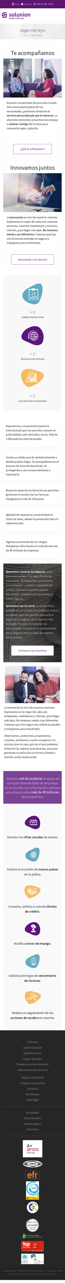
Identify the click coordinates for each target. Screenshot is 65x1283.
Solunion (32, 1042)
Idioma (28, 4)
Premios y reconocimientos (32, 1064)
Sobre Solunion (32, 1047)
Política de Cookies (30, 1273)
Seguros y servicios (32, 1077)
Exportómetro (32, 1118)
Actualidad (32, 1112)
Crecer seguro (32, 1123)
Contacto (32, 1088)
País (17, 4)
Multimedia (33, 1094)
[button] (61, 16)
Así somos (32, 1129)
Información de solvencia (33, 1070)
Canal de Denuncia (48, 1273)
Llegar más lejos (32, 1058)
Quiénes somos (33, 1053)
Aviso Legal (50, 1270)
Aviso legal (32, 1100)
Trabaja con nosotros (32, 1083)
